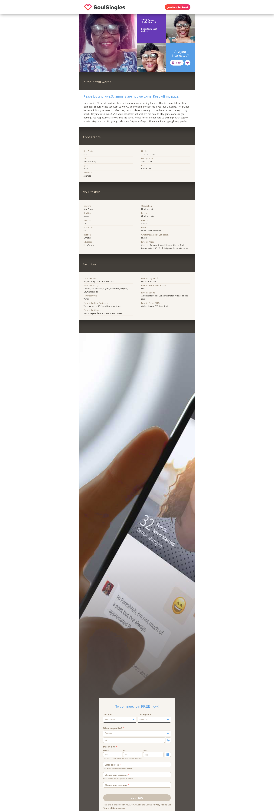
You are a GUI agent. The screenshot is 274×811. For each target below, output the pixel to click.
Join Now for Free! (177, 7)
